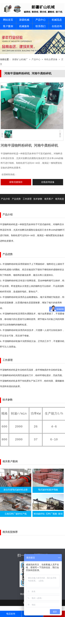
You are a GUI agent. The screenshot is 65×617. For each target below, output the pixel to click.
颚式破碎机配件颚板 (48, 490)
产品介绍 (5, 199)
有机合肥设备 (50, 59)
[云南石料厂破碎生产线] (15, 510)
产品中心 (40, 20)
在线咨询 (57, 26)
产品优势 (16, 199)
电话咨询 (10, 614)
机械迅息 (57, 20)
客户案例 (8, 26)
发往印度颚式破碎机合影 (15, 490)
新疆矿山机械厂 (20, 59)
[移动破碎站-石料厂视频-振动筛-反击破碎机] (48, 510)
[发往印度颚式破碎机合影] (15, 486)
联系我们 (40, 26)
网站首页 (8, 20)
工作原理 (27, 199)
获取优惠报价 (16, 182)
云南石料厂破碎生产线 (16, 514)
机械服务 (24, 26)
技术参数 (37, 199)
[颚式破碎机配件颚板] (48, 486)
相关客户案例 (48, 204)
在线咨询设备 (47, 182)
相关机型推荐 (59, 204)
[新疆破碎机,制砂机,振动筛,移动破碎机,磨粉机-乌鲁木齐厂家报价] (32, 13)
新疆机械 (24, 20)
